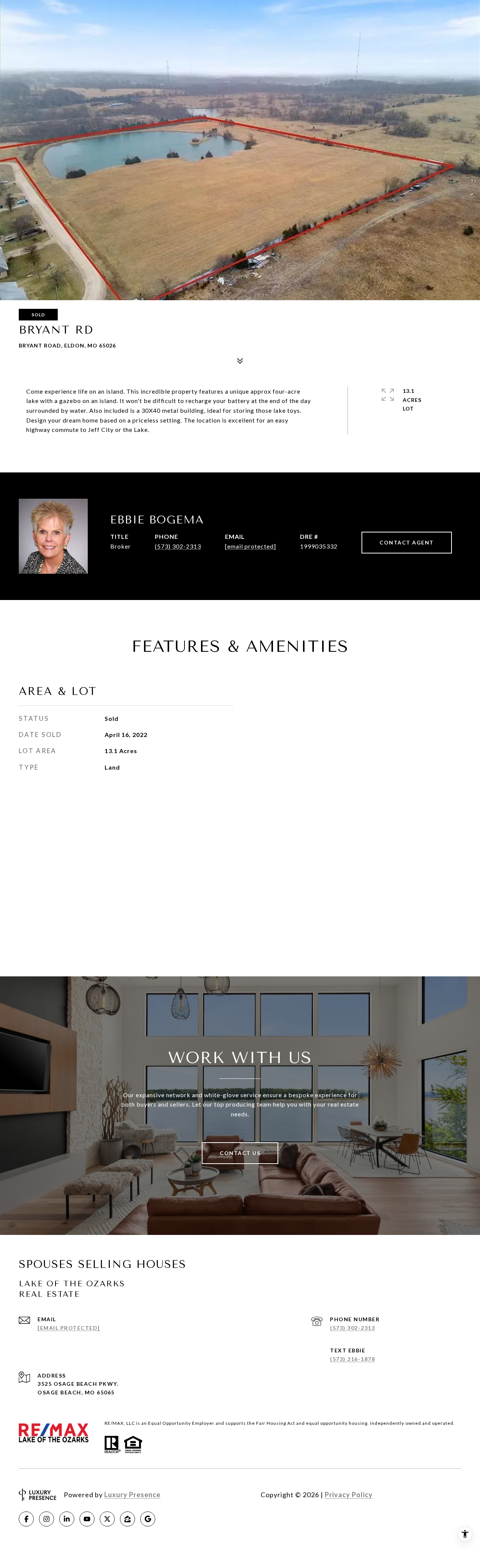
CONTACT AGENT (407, 542)
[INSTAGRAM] (46, 1518)
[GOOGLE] (147, 1518)
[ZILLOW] (127, 1518)
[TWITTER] (107, 1518)
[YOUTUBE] (87, 1518)
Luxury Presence (132, 1494)
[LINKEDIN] (66, 1518)
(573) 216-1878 (352, 1359)
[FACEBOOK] (26, 1518)
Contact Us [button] (240, 1153)
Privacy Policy (349, 1494)
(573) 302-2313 (178, 546)
